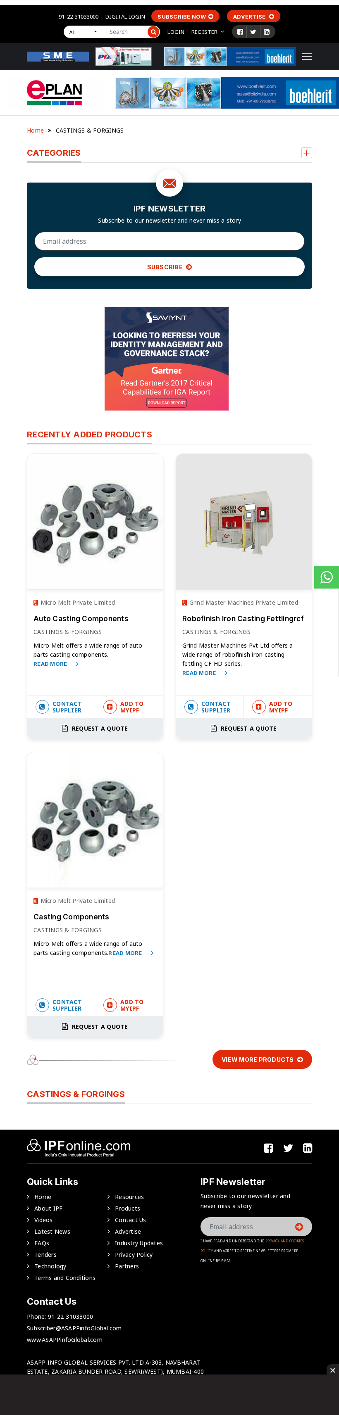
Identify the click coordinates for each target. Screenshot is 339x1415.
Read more (51, 663)
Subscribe (165, 267)
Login (175, 32)
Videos (43, 1220)
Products (127, 1208)
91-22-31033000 (78, 16)
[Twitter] (253, 32)
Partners (127, 1266)
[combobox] (83, 32)
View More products (258, 1059)
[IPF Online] (58, 56)
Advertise (250, 16)
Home (35, 130)
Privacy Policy (134, 1254)
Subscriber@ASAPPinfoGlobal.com (74, 1328)
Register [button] (204, 32)
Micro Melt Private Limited (76, 602)
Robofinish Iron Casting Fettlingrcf (243, 619)
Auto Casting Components (81, 619)
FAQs (41, 1243)
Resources (129, 1197)
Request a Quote (99, 728)
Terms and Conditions (64, 1278)
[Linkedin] (267, 32)
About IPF (48, 1208)
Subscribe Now (182, 16)
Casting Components (71, 917)
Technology (50, 1266)
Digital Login (125, 16)
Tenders (45, 1254)
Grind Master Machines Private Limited (242, 602)
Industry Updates (139, 1243)
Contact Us (130, 1220)
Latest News (52, 1231)
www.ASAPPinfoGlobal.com (65, 1340)
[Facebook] (240, 32)
